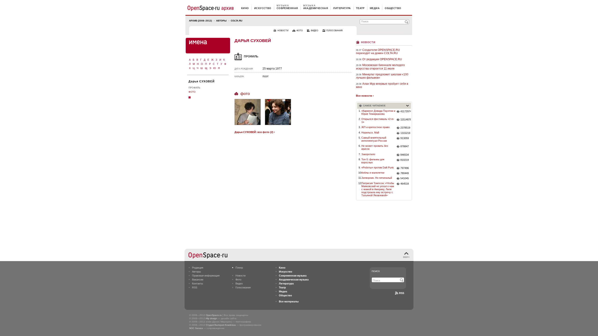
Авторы (221, 20)
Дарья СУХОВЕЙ (202, 81)
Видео (239, 283)
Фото (192, 92)
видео (314, 30)
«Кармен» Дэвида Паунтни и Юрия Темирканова (378, 112)
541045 (404, 178)
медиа (375, 8)
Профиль (194, 87)
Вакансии (197, 279)
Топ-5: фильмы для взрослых (372, 161)
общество (393, 8)
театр (360, 8)
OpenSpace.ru (214, 315)
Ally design (211, 318)
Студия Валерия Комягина (221, 325)
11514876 (405, 119)
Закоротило (368, 154)
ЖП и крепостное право (375, 127)
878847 (404, 146)
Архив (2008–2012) (200, 20)
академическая (315, 8)
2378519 (405, 127)
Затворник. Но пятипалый (376, 177)
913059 (404, 138)
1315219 (405, 133)
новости (283, 30)
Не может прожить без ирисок (374, 147)
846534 (404, 154)
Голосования (243, 287)
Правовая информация (206, 275)
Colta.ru (236, 20)
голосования (334, 30)
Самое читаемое (374, 105)
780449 (404, 173)
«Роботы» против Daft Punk (377, 167)
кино (245, 8)
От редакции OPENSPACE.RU (382, 59)
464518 (404, 183)
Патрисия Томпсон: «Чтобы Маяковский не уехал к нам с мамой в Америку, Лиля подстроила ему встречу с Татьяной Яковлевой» (377, 189)
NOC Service (196, 328)
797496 (404, 168)
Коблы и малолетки (372, 172)
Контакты (197, 283)
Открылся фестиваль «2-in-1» (377, 120)
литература (342, 8)
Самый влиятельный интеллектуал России (374, 139)
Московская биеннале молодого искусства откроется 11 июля (380, 66)
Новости (368, 42)
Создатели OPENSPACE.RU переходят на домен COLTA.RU (378, 51)
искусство (262, 8)
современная (287, 8)
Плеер (239, 267)
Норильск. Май (370, 132)
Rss (401, 293)
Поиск (376, 271)
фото (299, 30)
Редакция (197, 267)
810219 (404, 159)
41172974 (405, 111)
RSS (194, 287)
